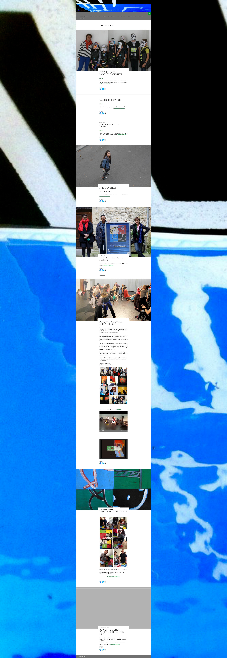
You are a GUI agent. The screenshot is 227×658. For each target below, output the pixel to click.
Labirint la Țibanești (110, 100)
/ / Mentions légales (83, 656)
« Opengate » (119, 409)
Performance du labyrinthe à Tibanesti (111, 73)
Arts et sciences (107, 188)
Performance (111, 509)
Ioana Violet (93, 16)
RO (100, 78)
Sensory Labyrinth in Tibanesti (110, 125)
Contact (82, 18)
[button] (113, 422)
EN (102, 78)
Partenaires (141, 16)
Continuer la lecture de (106, 83)
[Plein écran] (126, 431)
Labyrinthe (111, 16)
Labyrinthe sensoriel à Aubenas (111, 259)
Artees (86, 16)
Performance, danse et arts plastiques (111, 323)
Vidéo (134, 16)
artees (100, 97)
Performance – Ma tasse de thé (113, 512)
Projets (129, 16)
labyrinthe (102, 275)
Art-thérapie (102, 16)
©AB (79, 656)
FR (100, 103)
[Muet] (124, 431)
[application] (113, 421)
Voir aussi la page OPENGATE (113, 576)
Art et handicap (121, 16)
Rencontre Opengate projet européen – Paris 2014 (111, 632)
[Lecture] (101, 431)
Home (81, 16)
